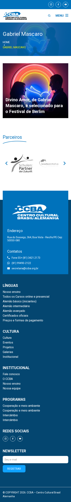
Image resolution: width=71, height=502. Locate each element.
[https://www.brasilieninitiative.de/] (49, 163)
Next (64, 163)
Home (6, 42)
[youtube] (65, 4)
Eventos (8, 342)
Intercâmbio (10, 415)
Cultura (7, 337)
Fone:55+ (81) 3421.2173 (26, 257)
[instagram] (51, 4)
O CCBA (8, 379)
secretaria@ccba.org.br (25, 268)
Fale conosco (11, 374)
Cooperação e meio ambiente (21, 405)
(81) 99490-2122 (21, 263)
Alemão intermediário (16, 306)
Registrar (14, 468)
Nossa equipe (12, 388)
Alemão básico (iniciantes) (19, 301)
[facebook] (58, 4)
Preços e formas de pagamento (23, 320)
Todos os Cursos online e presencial (26, 296)
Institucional (10, 356)
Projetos (8, 347)
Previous (6, 163)
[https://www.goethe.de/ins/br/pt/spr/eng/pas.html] (22, 163)
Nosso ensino (12, 291)
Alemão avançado (14, 310)
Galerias (8, 352)
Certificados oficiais (15, 315)
